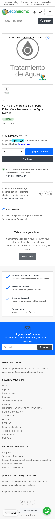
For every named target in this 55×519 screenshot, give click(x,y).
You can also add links (12, 198)
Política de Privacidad (12, 463)
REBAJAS (6, 423)
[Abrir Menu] (50, 12)
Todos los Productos (12, 431)
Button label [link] (27, 256)
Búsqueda (6, 452)
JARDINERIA (8, 415)
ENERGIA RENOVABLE (12, 412)
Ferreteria (6, 419)
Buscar (47, 21)
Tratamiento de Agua (12, 400)
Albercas (6, 404)
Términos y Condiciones (13, 456)
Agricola (6, 389)
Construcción (8, 393)
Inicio (4, 385)
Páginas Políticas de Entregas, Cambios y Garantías (26, 460)
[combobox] (27, 21)
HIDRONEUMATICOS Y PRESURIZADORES (22, 408)
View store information (16, 176)
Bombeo (6, 397)
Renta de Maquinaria (11, 427)
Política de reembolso (12, 467)
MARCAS (6, 438)
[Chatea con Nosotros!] (47, 511)
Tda (3, 101)
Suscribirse (45, 347)
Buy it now (27, 159)
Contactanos (8, 434)
